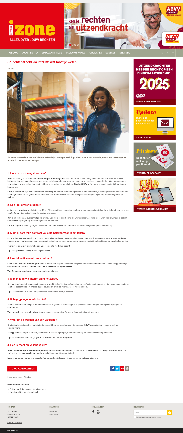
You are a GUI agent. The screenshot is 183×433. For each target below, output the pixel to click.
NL (168, 53)
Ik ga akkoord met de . (148, 417)
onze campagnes (75, 53)
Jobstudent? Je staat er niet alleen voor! (28, 389)
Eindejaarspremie (52, 53)
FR (173, 53)
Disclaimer (53, 411)
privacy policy (156, 417)
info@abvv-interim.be (14, 423)
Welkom (13, 53)
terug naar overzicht (23, 369)
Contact (110, 53)
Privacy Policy (54, 414)
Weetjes (27, 377)
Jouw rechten (30, 53)
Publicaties (95, 53)
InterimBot (125, 53)
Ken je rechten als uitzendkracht (24, 392)
